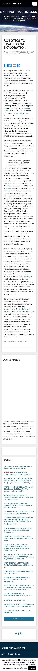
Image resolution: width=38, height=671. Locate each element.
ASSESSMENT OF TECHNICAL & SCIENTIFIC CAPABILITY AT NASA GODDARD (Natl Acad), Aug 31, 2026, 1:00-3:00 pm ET (19, 557)
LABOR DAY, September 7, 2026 (14, 600)
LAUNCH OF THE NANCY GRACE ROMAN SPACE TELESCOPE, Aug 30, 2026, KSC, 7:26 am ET (18, 538)
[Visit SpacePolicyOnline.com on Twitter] (16, 634)
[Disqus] (19, 390)
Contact (10, 654)
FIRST (20, 113)
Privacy (18, 654)
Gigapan (29, 276)
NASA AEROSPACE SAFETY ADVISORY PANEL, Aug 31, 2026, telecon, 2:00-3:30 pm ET (18, 565)
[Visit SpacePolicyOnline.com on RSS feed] (21, 634)
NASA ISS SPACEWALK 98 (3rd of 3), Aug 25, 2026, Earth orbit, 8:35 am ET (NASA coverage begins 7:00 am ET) (18, 489)
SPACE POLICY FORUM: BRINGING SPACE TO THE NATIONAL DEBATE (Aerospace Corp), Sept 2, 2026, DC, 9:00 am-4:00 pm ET (19, 588)
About (4, 654)
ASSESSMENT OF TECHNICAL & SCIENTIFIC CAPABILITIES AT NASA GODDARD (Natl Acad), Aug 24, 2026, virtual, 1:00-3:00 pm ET (18, 481)
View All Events (19, 618)
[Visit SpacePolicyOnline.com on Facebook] (18, 634)
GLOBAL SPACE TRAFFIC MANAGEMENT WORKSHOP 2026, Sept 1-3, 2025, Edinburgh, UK (17, 579)
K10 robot (7, 188)
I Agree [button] (32, 668)
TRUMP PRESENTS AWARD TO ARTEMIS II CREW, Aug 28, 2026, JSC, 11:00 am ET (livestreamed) (18, 530)
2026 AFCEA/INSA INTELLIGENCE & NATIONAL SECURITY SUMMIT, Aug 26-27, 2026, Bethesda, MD (18, 505)
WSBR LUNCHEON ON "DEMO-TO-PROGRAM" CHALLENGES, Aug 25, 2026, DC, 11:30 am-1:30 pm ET (18, 497)
